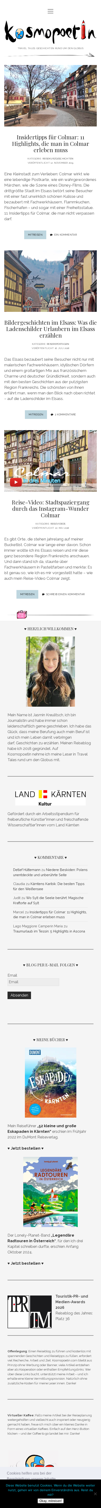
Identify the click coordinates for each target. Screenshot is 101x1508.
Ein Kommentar (65, 234)
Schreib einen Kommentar (65, 594)
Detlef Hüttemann (26, 870)
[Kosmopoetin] (50, 40)
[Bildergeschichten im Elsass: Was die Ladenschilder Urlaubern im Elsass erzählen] (50, 281)
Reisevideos (58, 523)
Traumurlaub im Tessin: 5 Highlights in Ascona (49, 931)
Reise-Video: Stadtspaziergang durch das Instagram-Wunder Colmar (50, 508)
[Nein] (95, 1493)
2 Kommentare (65, 414)
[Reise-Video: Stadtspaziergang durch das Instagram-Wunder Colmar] (50, 461)
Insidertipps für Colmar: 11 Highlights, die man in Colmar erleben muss (50, 143)
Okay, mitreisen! (50, 1501)
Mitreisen (37, 236)
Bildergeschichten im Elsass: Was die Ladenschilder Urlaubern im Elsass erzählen (50, 329)
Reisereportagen (58, 344)
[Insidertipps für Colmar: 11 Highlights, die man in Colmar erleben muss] (50, 95)
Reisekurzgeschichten (58, 158)
